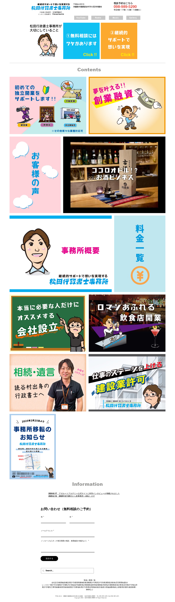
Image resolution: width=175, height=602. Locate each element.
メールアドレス (47, 531)
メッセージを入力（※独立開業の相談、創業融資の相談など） (64, 541)
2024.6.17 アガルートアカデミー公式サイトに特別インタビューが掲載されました (84, 493)
